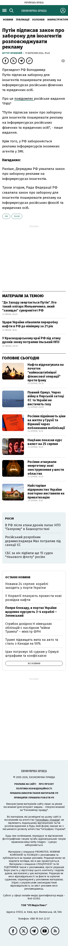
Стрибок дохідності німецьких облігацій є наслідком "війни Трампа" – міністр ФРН (28, 628)
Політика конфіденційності (34, 788)
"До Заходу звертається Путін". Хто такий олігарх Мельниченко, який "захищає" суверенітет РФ (29, 306)
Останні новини (17, 577)
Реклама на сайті (25, 784)
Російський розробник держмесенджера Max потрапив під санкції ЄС (33, 541)
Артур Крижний (12, 53)
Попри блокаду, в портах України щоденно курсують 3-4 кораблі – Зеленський (31, 612)
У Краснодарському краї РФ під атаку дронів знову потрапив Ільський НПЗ (31, 340)
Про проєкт (46, 784)
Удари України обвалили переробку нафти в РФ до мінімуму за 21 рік (30, 324)
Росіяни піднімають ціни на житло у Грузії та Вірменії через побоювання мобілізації (46, 422)
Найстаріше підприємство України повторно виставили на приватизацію (46, 491)
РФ (6, 216)
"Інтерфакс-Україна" (47, 819)
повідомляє (24, 98)
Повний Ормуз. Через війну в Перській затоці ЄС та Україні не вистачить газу (46, 398)
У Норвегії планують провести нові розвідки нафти (33, 598)
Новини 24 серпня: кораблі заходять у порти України (26, 586)
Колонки (38, 19)
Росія (17, 216)
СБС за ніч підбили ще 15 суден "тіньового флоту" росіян (29, 555)
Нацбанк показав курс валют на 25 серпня (45, 442)
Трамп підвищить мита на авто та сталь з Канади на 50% (31, 642)
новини (8, 19)
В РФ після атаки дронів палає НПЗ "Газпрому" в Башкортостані (33, 527)
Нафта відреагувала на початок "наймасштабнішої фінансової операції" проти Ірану (46, 372)
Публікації (22, 19)
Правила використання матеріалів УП (34, 793)
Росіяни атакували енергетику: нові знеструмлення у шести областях (46, 468)
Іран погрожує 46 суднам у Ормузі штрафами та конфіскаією (32, 654)
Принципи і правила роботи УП (34, 797)
